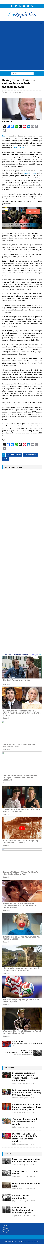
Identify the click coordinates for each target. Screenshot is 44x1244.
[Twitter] (16, 6)
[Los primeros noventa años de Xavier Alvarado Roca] (6, 1161)
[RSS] (32, 6)
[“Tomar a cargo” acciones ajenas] (6, 1173)
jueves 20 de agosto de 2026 (24, 1201)
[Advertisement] (22, 48)
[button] (41, 23)
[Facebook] (11, 6)
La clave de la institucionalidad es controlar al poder (22, 1210)
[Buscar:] (22, 73)
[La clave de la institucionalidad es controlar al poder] (6, 1209)
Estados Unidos (31, 455)
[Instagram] (28, 6)
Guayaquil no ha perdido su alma (26, 1184)
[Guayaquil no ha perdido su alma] (6, 1185)
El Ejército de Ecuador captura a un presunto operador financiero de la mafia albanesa (25, 1076)
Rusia (6, 459)
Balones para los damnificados (20, 1196)
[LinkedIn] (20, 6)
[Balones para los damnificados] (6, 1197)
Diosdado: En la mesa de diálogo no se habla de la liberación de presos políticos (24, 1137)
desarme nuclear (14, 455)
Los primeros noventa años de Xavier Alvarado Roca (26, 1160)
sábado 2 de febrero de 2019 (14, 92)
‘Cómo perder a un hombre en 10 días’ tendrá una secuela (26, 1121)
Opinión (8, 1154)
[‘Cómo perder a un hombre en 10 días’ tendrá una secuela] (6, 1121)
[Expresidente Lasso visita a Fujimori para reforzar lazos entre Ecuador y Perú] (6, 1106)
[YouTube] (24, 6)
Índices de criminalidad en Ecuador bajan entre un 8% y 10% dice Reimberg (26, 1092)
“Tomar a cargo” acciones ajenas (25, 1172)
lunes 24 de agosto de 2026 (24, 1083)
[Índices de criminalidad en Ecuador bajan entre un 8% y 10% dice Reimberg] (6, 1092)
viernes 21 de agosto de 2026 (25, 1177)
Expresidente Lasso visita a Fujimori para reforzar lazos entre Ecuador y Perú (26, 1107)
